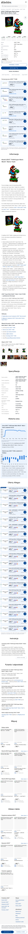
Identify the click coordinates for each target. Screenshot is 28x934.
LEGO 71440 (23, 207)
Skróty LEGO (19, 905)
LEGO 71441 (6, 209)
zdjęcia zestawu (9, 333)
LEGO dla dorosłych (10, 280)
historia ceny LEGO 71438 (8, 329)
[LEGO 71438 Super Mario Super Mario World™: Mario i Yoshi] (4, 357)
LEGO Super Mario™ (19, 277)
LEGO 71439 (17, 207)
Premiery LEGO (5, 909)
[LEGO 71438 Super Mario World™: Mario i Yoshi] (4, 350)
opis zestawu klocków (11, 331)
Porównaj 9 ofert (14, 64)
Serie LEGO (18, 903)
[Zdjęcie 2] (8, 38)
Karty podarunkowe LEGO (20, 901)
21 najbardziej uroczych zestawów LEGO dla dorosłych (14, 316)
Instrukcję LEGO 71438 (6, 714)
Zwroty (17, 919)
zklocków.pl (3, 9)
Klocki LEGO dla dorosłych (5, 907)
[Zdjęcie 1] (3, 38)
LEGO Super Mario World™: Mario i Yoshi (15, 708)
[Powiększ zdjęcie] (14, 25)
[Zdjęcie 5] (24, 38)
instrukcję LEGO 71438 (11, 335)
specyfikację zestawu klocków (13, 338)
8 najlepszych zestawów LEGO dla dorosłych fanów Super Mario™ (13, 319)
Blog (17, 915)
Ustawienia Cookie (20, 921)
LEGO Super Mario (15, 9)
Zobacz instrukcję (21, 657)
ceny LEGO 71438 (11, 327)
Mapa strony (18, 911)
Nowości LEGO (5, 902)
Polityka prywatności (20, 917)
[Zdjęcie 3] (13, 38)
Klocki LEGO (8, 9)
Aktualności (18, 913)
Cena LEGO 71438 (11, 693)
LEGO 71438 (20, 681)
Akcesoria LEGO (5, 904)
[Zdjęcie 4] (19, 38)
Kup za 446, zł (14, 68)
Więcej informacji (14, 71)
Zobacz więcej (23, 751)
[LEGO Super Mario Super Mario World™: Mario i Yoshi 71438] (24, 350)
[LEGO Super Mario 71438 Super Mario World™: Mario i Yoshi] (17, 350)
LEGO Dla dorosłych (16, 74)
